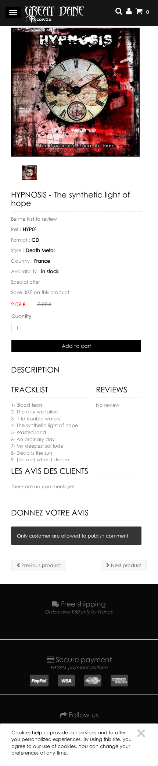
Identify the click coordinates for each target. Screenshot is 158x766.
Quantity (21, 316)
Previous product (40, 565)
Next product (125, 565)
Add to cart (76, 346)
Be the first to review (34, 219)
